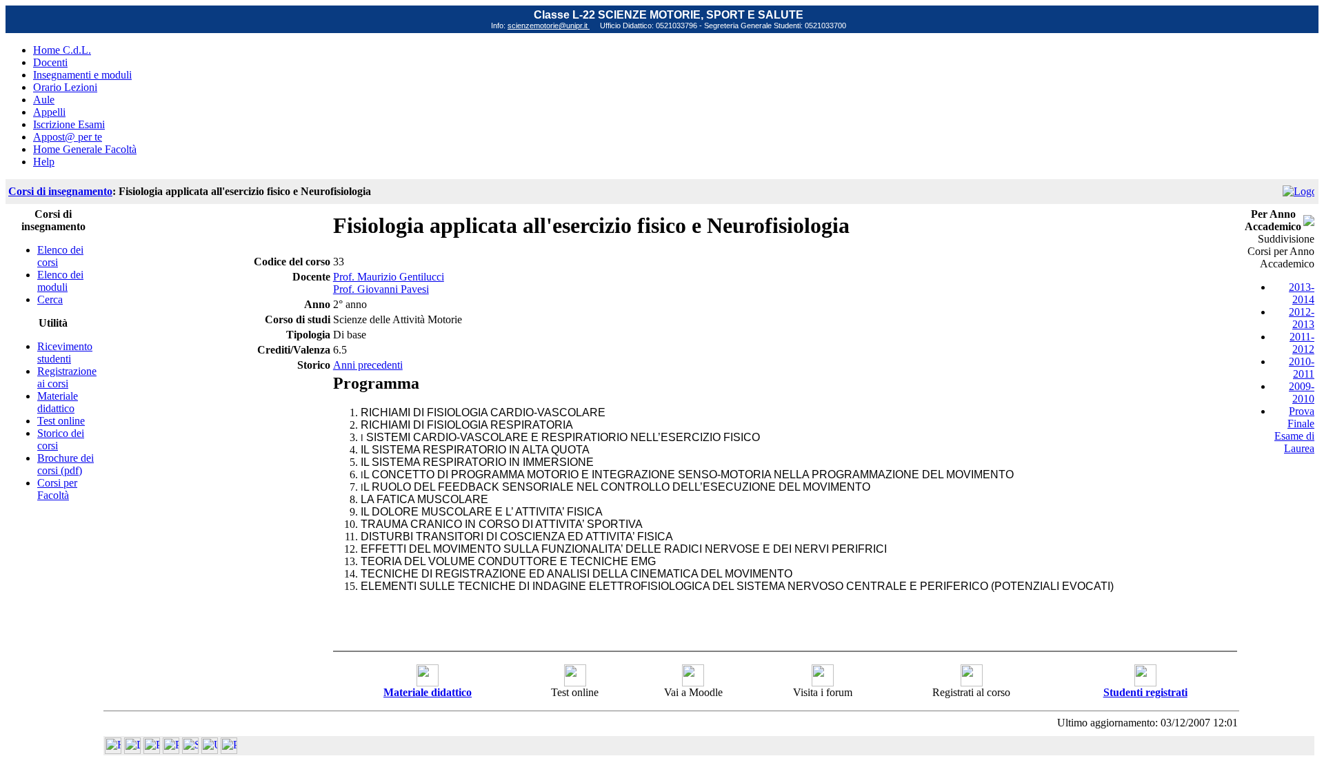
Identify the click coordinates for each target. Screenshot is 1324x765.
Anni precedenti (368, 365)
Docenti (50, 62)
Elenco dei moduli (60, 281)
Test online (61, 421)
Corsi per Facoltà (57, 489)
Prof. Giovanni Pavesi (381, 289)
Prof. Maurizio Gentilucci (388, 277)
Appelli (49, 112)
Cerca (50, 299)
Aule (43, 99)
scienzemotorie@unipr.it (549, 25)
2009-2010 (1301, 392)
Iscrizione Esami (69, 124)
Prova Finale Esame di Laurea (1294, 429)
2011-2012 (1302, 343)
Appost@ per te (67, 137)
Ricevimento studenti (64, 352)
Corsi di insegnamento (60, 191)
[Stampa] (229, 750)
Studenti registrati (1145, 692)
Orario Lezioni (65, 87)
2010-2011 (1301, 368)
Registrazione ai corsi (67, 377)
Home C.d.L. (62, 50)
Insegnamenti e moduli (82, 75)
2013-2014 (1301, 293)
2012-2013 (1301, 318)
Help (43, 161)
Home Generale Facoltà (85, 149)
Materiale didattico (57, 402)
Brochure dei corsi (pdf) (65, 464)
